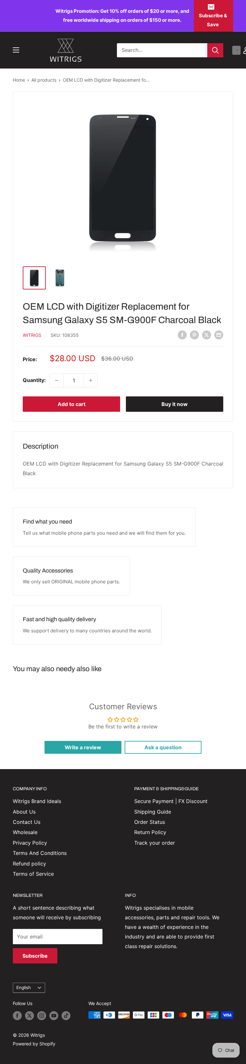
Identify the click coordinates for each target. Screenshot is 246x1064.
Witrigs (32, 335)
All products (43, 80)
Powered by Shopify (34, 1043)
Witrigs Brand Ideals (37, 801)
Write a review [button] (83, 747)
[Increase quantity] (90, 380)
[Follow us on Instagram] (41, 1015)
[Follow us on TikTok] (66, 1015)
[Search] (215, 50)
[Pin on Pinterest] (194, 335)
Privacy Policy (30, 843)
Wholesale (25, 832)
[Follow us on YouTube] (53, 1015)
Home (19, 80)
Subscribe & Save (213, 20)
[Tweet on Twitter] (206, 335)
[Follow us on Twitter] (29, 1015)
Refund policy (29, 863)
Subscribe (35, 956)
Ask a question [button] (163, 747)
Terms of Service (33, 874)
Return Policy (150, 832)
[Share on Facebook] (182, 335)
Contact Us (26, 822)
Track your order (154, 843)
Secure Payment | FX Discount (171, 801)
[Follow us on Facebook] (17, 1015)
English (23, 987)
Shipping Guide (152, 811)
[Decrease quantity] (56, 380)
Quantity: (34, 380)
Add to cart (72, 404)
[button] (236, 50)
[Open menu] (16, 50)
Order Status (149, 822)
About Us (24, 811)
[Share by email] (218, 335)
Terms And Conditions (40, 853)
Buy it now (174, 404)
